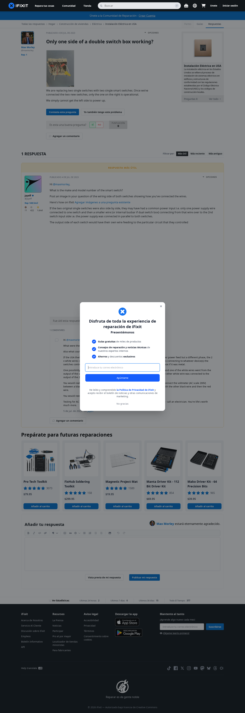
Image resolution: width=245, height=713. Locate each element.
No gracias (122, 403)
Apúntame (122, 377)
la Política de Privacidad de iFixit (135, 389)
